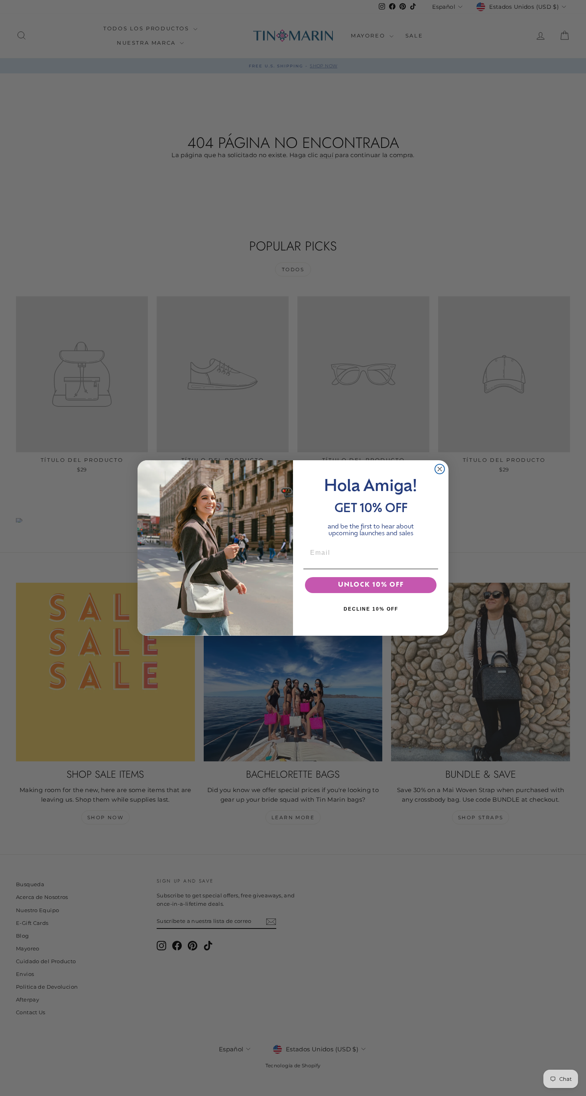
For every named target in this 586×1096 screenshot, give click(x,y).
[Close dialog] (439, 469)
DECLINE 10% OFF (371, 609)
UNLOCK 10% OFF (371, 585)
